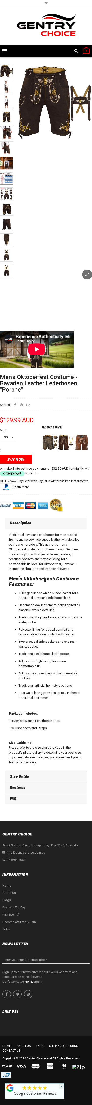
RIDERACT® (11, 914)
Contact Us (11, 1050)
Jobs (6, 929)
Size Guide (19, 776)
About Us (9, 893)
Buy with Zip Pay (13, 907)
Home (6, 885)
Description (20, 523)
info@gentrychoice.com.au (26, 852)
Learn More (21, 487)
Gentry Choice (36, 1058)
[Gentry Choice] (46, 26)
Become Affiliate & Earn (19, 922)
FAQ (13, 798)
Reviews (17, 787)
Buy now (16, 459)
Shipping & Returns (63, 1046)
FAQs (39, 1046)
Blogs (6, 900)
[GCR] (10, 1088)
